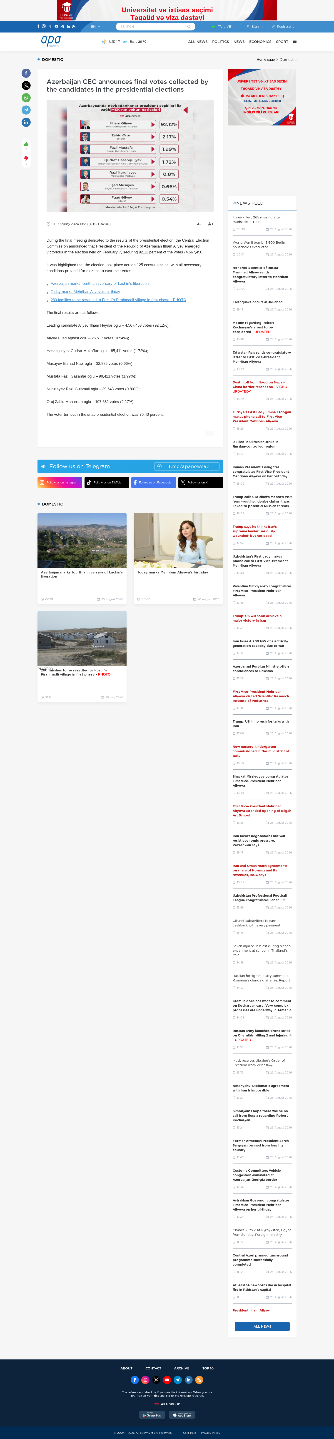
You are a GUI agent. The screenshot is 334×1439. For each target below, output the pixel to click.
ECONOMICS (260, 42)
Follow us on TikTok (107, 482)
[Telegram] (62, 27)
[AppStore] (182, 1415)
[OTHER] (292, 41)
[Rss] (73, 27)
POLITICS (220, 42)
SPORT (282, 42)
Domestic (288, 60)
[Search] (189, 27)
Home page (266, 59)
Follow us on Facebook (155, 482)
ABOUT (126, 1368)
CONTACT (153, 1368)
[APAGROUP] (167, 1404)
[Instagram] (44, 26)
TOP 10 (208, 1368)
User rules (190, 1432)
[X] (50, 27)
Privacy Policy (210, 1432)
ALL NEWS (198, 42)
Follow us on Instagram (62, 482)
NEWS (239, 42)
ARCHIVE (181, 1368)
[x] (156, 1380)
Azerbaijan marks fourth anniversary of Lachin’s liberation (100, 283)
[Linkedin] (68, 27)
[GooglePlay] (152, 1415)
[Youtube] (56, 27)
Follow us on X (197, 482)
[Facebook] (38, 26)
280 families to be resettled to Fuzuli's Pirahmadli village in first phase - (118, 300)
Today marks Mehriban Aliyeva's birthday (85, 292)
